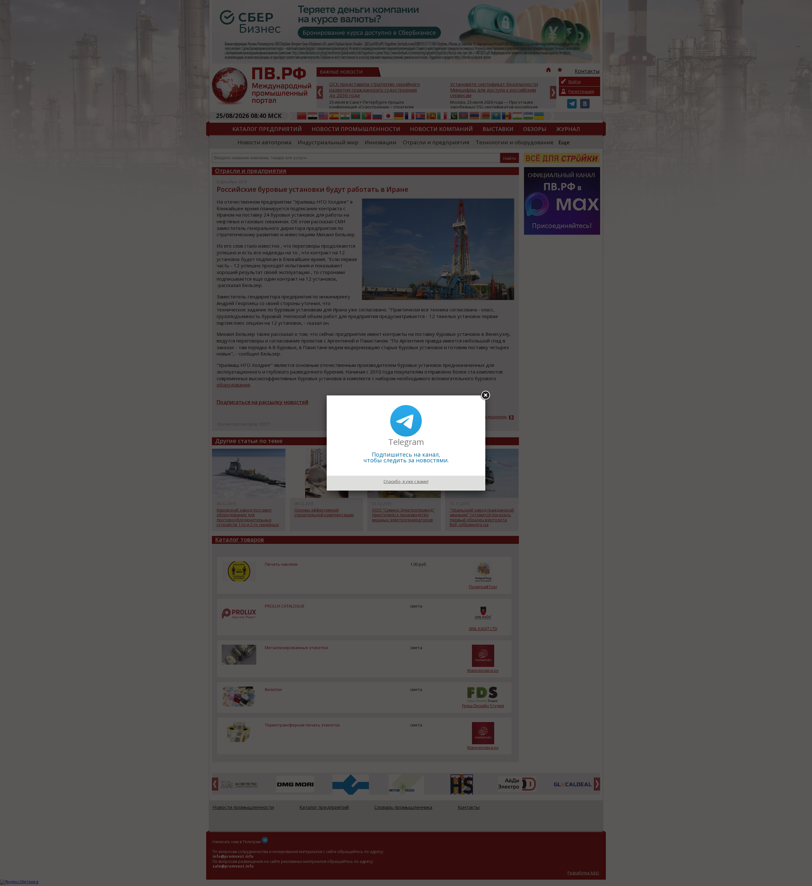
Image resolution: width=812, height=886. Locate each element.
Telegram (406, 441)
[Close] (485, 395)
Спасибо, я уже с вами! (406, 481)
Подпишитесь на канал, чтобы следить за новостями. (406, 457)
